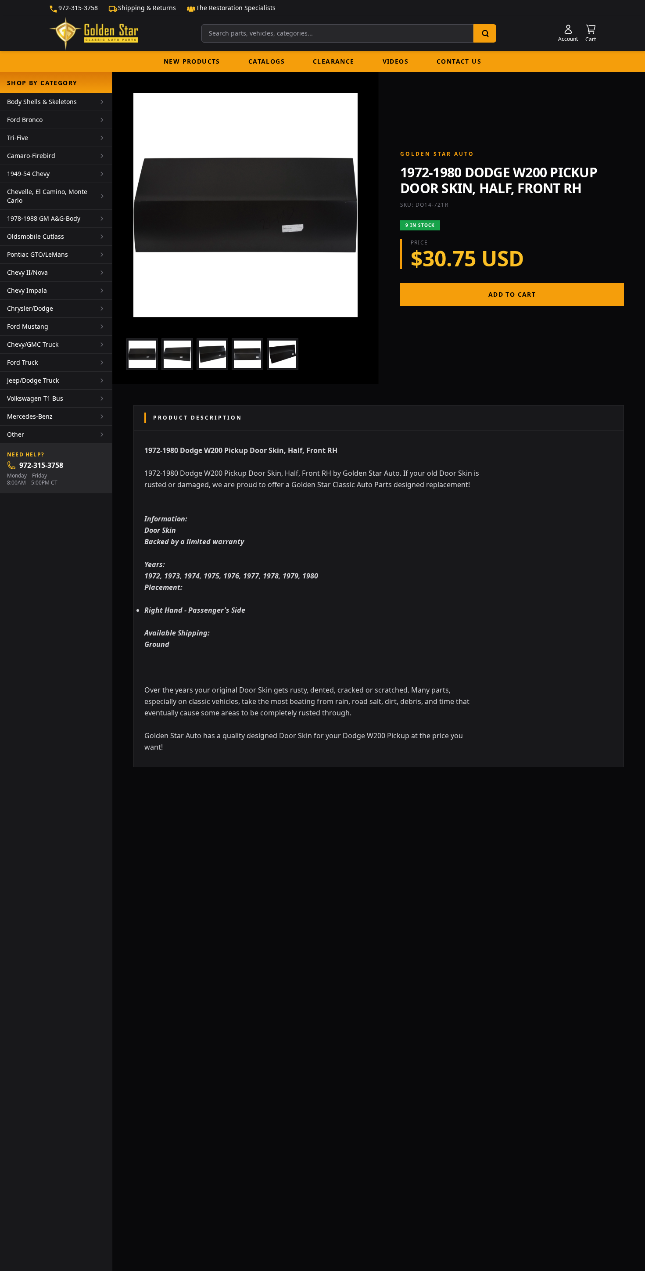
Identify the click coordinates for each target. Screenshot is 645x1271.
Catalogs (266, 61)
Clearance (334, 61)
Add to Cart (512, 294)
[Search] (484, 33)
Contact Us (459, 61)
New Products (192, 61)
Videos (395, 61)
